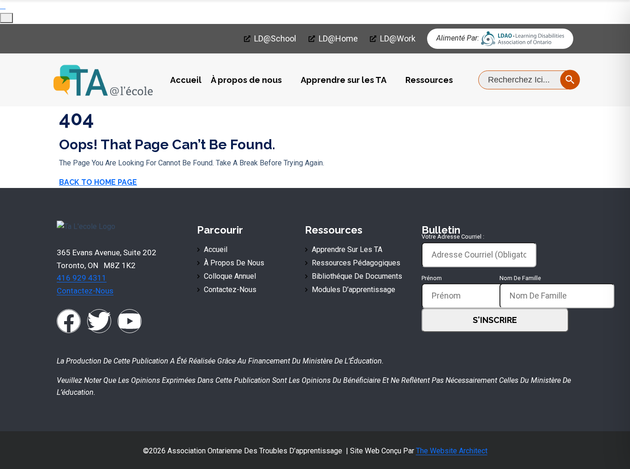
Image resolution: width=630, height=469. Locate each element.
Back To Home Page (98, 182)
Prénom (432, 278)
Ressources (429, 80)
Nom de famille (520, 278)
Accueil (186, 80)
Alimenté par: (457, 38)
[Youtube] (130, 321)
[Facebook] (69, 321)
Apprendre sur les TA (343, 80)
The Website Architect (451, 450)
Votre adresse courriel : (453, 236)
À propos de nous (246, 80)
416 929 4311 (82, 277)
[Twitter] (99, 321)
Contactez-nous (85, 290)
